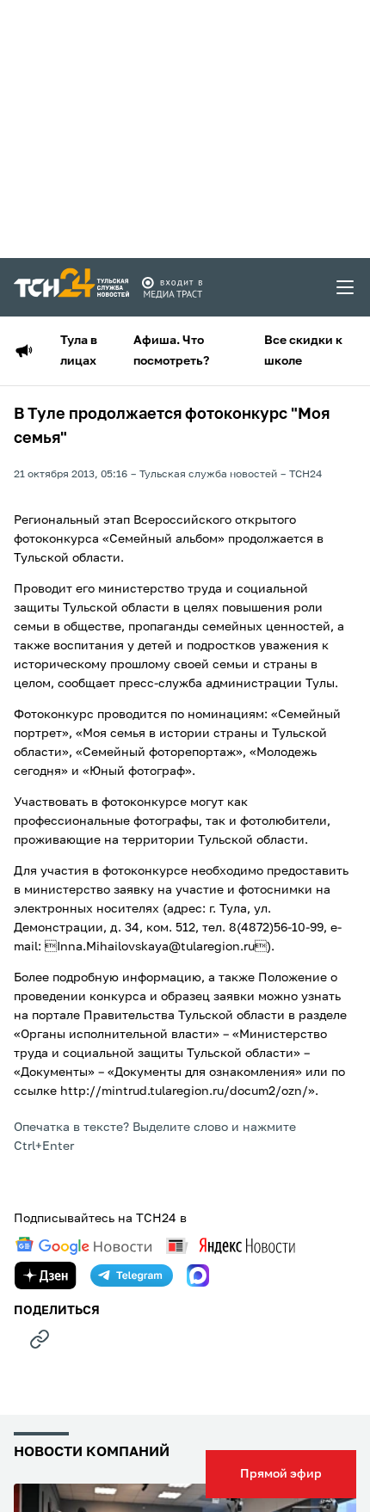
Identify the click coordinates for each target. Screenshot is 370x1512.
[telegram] (131, 1275)
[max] (198, 1275)
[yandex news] (230, 1245)
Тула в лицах (78, 351)
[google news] (83, 1246)
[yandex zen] (46, 1275)
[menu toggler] (346, 287)
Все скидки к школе (303, 351)
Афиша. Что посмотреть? (171, 351)
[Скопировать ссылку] (39, 1339)
